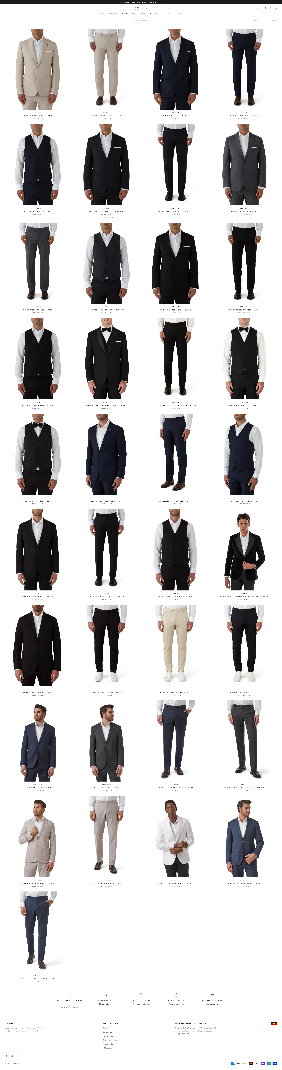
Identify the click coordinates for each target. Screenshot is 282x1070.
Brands (179, 14)
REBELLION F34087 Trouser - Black (106, 596)
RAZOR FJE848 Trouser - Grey (38, 310)
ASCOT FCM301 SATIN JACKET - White (175, 883)
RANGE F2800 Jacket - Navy (37, 787)
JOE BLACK (38, 112)
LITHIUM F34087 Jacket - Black (37, 596)
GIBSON (106, 498)
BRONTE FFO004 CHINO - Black (106, 692)
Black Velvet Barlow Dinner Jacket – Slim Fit (244, 596)
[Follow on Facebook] (6, 1056)
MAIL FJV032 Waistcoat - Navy (38, 211)
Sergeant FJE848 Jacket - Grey (244, 211)
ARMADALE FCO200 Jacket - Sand (37, 883)
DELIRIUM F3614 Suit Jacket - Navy (107, 501)
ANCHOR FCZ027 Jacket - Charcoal (106, 211)
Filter (274, 20)
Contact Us (107, 1032)
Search (106, 1028)
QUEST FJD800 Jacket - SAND (37, 116)
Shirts (143, 14)
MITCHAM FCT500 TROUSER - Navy (38, 979)
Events (125, 14)
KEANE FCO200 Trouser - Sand (106, 883)
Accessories (166, 14)
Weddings (113, 14)
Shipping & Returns (111, 1040)
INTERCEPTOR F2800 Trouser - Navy (175, 787)
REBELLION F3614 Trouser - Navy (175, 501)
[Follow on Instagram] (12, 1056)
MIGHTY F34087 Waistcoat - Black (175, 596)
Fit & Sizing (107, 1048)
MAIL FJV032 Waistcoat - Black (37, 405)
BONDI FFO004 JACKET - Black (38, 692)
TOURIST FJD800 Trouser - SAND (106, 116)
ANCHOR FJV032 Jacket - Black (175, 310)
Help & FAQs (108, 1036)
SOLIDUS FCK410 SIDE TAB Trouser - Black (175, 405)
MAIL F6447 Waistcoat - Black (37, 501)
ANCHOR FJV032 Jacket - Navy (175, 116)
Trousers (153, 14)
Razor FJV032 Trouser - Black (244, 310)
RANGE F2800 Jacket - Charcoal (106, 787)
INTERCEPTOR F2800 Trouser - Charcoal (244, 787)
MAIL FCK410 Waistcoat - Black (244, 405)
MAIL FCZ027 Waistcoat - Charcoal (106, 310)
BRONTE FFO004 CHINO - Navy (244, 692)
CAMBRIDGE (37, 784)
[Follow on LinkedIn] (18, 1056)
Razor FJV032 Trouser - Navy (244, 116)
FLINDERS (37, 689)
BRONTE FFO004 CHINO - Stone (175, 692)
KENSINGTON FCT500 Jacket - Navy (244, 883)
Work (103, 14)
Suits (134, 14)
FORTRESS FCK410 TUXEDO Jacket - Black (106, 405)
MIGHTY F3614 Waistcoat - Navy (244, 501)
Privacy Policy (108, 1044)
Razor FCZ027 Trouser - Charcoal (175, 211)
